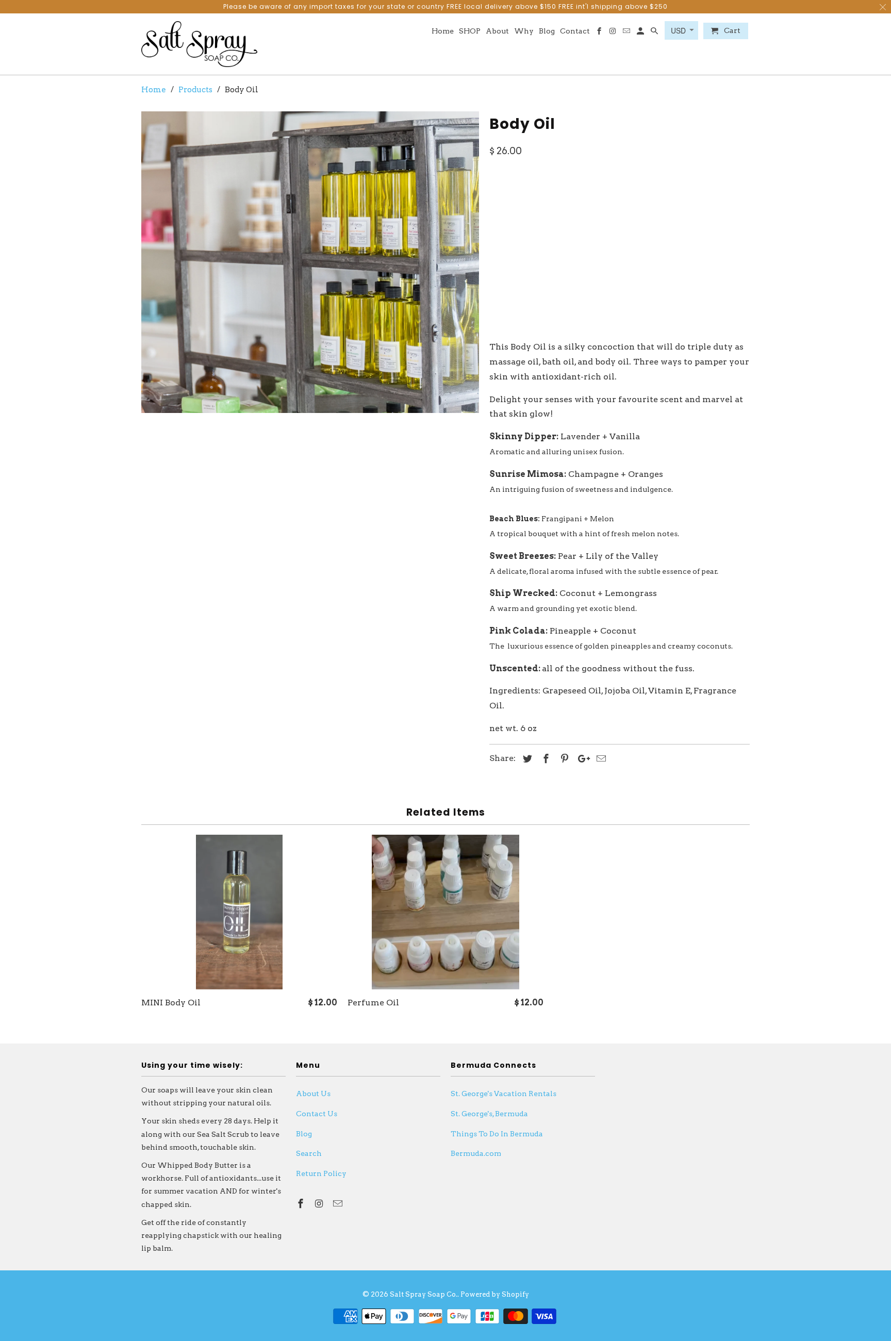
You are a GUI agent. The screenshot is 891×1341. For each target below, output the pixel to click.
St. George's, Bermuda (489, 1114)
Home (443, 31)
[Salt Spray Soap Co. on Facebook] (599, 33)
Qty (497, 282)
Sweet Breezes (525, 229)
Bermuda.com (476, 1153)
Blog (547, 31)
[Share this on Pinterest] (563, 758)
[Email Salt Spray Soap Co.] (627, 33)
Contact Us (316, 1114)
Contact (575, 31)
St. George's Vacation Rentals (503, 1093)
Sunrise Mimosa (606, 202)
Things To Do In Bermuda (497, 1134)
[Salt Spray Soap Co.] (199, 44)
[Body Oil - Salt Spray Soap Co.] (310, 262)
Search (309, 1153)
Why (524, 31)
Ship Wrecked (673, 229)
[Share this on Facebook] (544, 758)
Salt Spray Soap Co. (423, 1294)
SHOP (470, 31)
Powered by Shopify (494, 1294)
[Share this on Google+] (581, 758)
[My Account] (641, 33)
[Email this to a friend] (599, 758)
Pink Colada (599, 229)
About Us (313, 1093)
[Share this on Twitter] (526, 758)
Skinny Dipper (525, 202)
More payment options (693, 306)
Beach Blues (684, 202)
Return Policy (321, 1173)
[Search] (655, 33)
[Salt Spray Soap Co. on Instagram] (613, 33)
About (497, 31)
